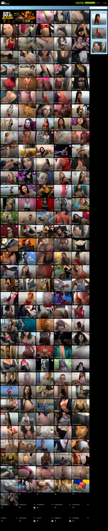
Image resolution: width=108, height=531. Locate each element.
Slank (17, 8)
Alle (2, 8)
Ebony (25, 8)
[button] (99, 3)
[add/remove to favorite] (37, 12)
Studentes (7, 8)
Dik (21, 8)
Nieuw (13, 8)
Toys (30, 8)
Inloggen (105, 3)
